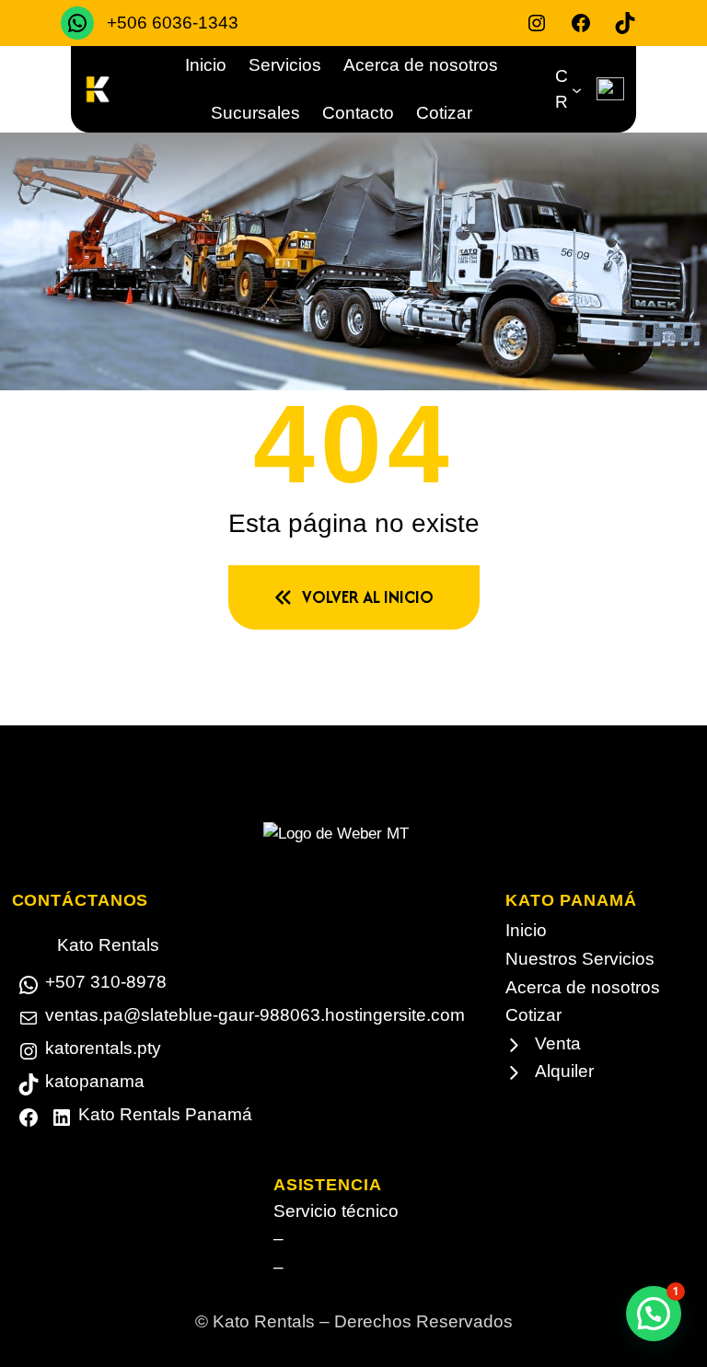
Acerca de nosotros (582, 987)
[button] (653, 1313)
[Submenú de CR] (577, 89)
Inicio (526, 930)
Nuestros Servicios (580, 958)
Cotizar (533, 1015)
